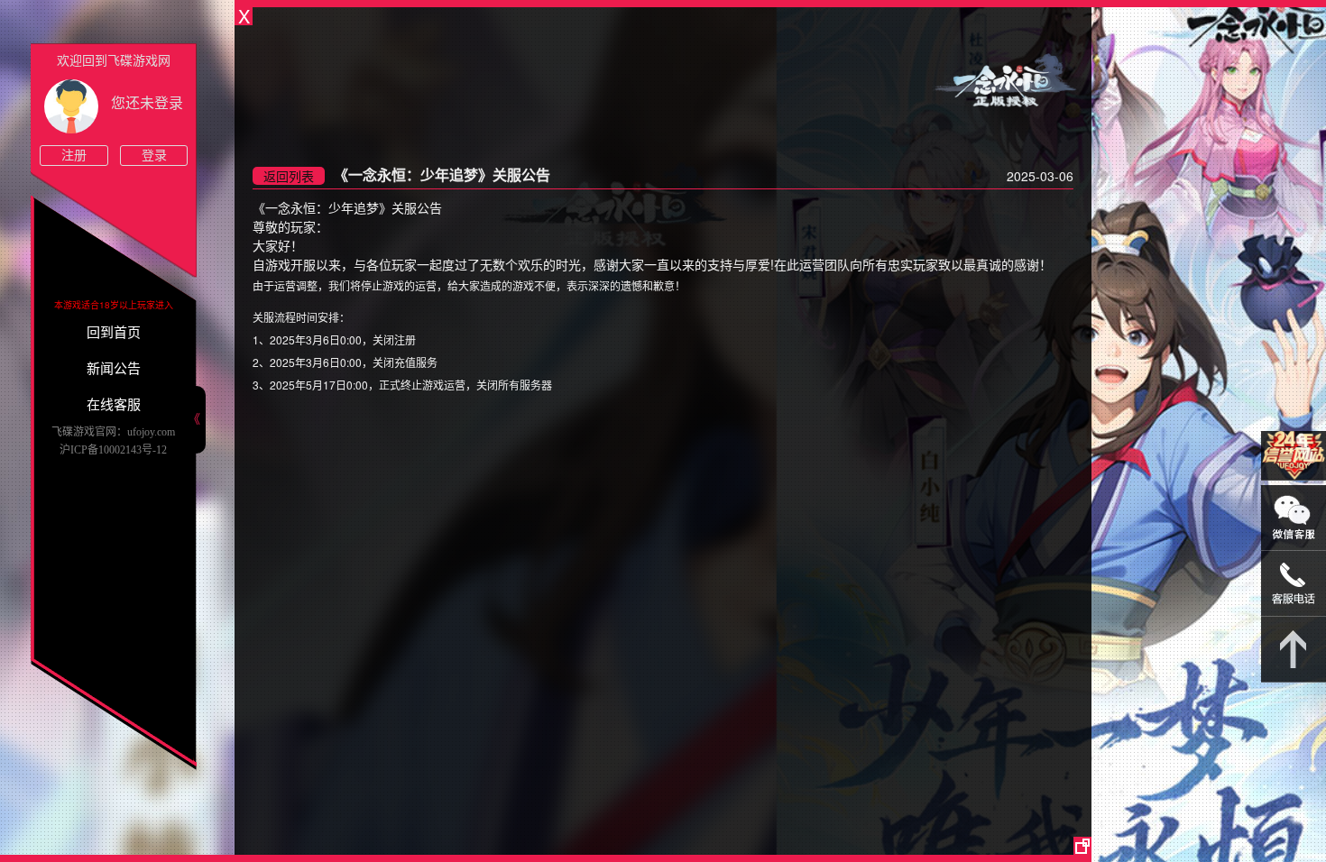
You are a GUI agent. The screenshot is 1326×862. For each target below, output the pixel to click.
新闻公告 (114, 369)
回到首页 (114, 333)
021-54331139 (1293, 584)
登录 (154, 155)
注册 (74, 155)
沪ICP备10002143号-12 (113, 450)
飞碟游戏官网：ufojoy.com (113, 432)
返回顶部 (1293, 650)
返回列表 (288, 176)
